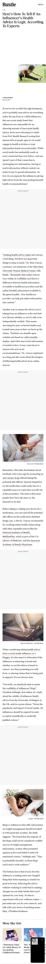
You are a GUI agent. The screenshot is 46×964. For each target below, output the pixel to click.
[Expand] (33, 939)
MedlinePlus (8, 536)
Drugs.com (8, 520)
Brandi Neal (8, 98)
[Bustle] (9, 4)
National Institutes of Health (16, 532)
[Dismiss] (42, 939)
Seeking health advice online (17, 254)
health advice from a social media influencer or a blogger (21, 653)
